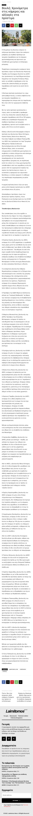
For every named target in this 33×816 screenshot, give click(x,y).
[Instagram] (9, 739)
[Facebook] (4, 25)
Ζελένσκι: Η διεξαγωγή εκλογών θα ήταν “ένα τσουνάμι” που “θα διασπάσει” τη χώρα (16, 782)
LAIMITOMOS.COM (13, 669)
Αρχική (3, 2)
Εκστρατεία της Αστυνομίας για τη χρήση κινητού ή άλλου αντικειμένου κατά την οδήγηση (15, 767)
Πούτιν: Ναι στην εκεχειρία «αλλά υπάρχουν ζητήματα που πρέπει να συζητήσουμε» (8, 697)
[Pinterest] (12, 25)
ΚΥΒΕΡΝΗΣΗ (23, 669)
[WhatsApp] (16, 25)
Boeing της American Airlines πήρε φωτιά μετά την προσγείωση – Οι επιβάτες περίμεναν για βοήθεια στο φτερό (24, 697)
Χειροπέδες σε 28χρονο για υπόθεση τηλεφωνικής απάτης (14, 775)
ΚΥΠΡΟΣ (5, 671)
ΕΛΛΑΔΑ (9, 2)
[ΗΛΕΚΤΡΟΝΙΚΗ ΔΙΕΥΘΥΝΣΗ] (20, 25)
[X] (8, 25)
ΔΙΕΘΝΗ (4, 785)
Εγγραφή (15, 800)
